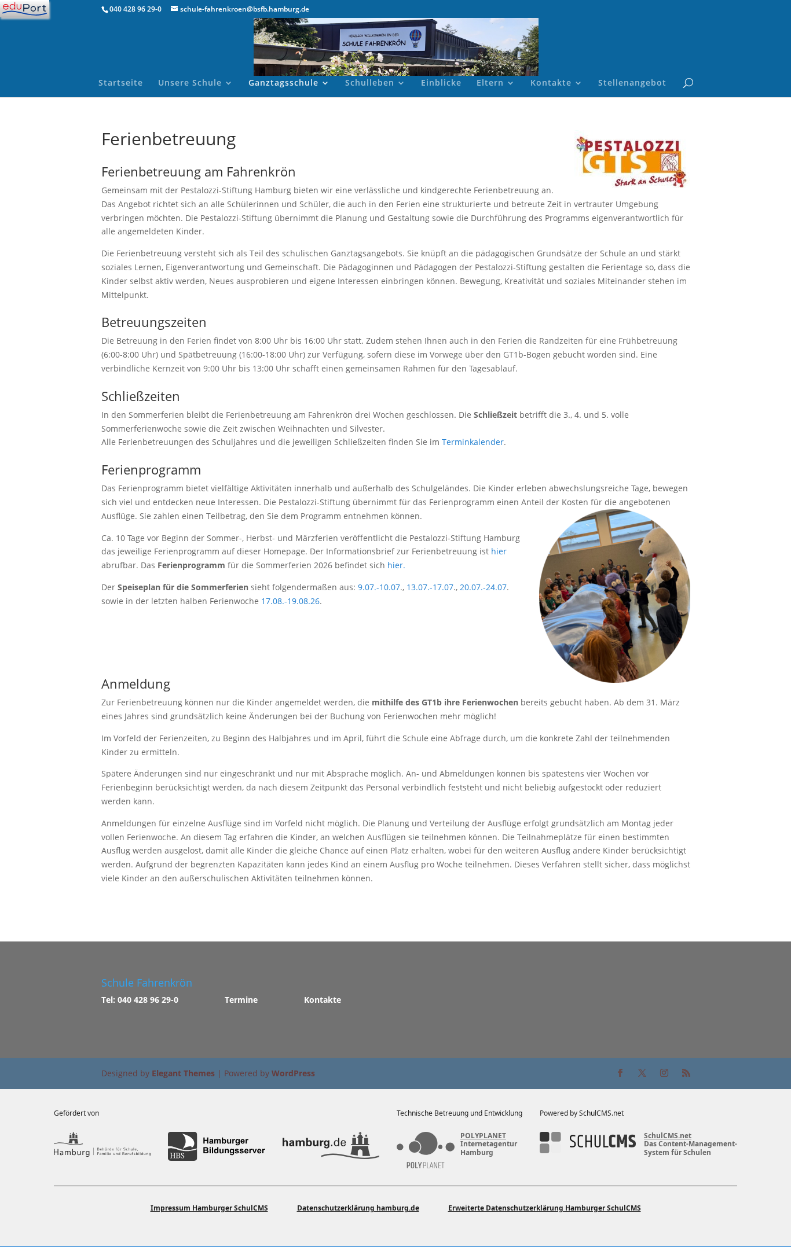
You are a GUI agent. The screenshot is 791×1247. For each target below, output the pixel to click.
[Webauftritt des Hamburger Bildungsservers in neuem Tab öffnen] (216, 1146)
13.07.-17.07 (430, 587)
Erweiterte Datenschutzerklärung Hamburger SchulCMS (544, 1208)
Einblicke (441, 83)
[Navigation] (24, 8)
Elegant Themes (183, 1073)
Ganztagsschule (283, 83)
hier (499, 551)
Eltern (490, 83)
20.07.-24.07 (483, 587)
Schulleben (369, 83)
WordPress (293, 1073)
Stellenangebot (632, 83)
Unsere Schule (190, 83)
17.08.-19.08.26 (290, 600)
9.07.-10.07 (379, 587)
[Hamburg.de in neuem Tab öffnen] (331, 1146)
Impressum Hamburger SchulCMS (209, 1208)
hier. (396, 565)
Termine (241, 999)
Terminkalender (473, 441)
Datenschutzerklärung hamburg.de (358, 1208)
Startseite (120, 83)
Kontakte (551, 83)
